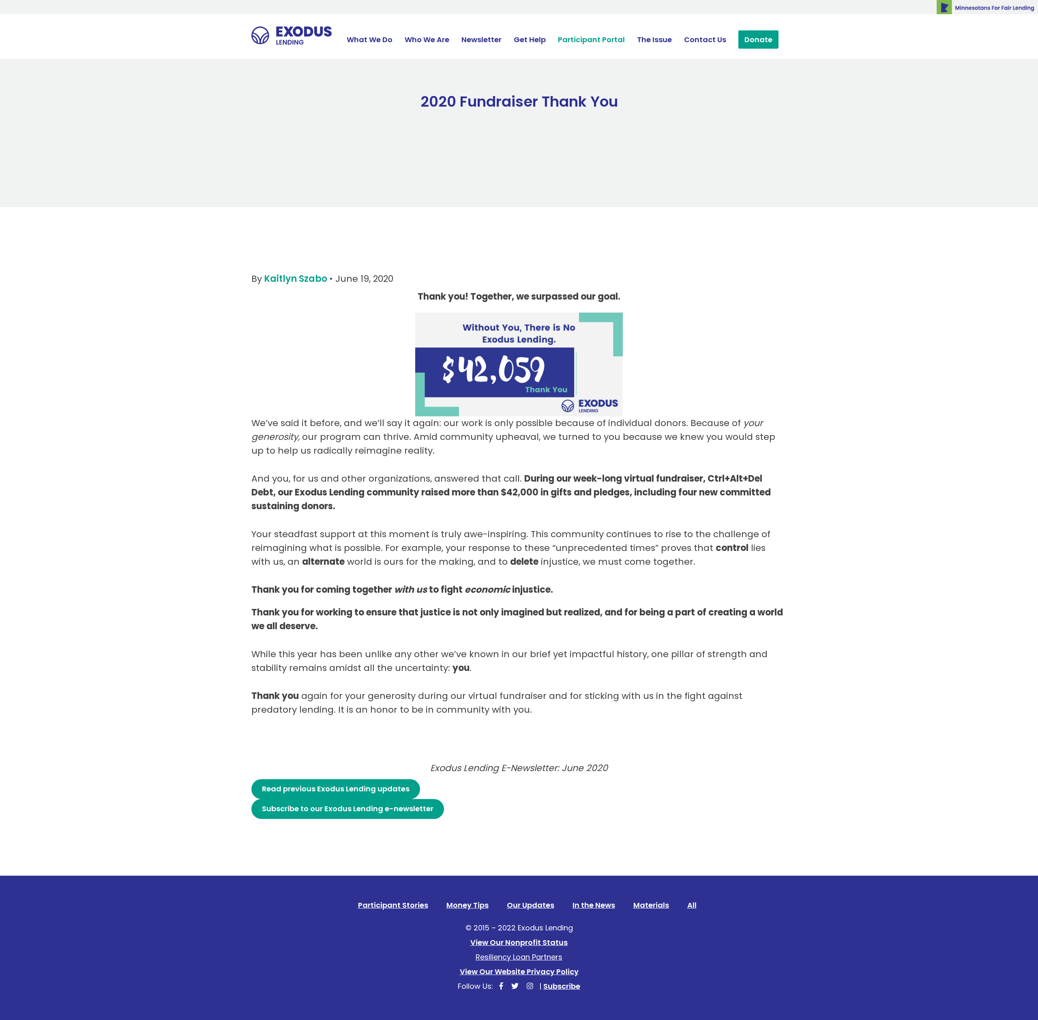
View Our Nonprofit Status (519, 942)
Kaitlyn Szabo (295, 278)
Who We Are (427, 39)
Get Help (530, 39)
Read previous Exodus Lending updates (336, 789)
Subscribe (561, 986)
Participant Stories (393, 905)
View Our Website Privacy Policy (519, 971)
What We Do (369, 39)
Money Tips (467, 905)
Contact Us (705, 39)
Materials (651, 905)
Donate (758, 39)
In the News (594, 905)
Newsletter (481, 39)
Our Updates (530, 905)
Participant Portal (591, 39)
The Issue (654, 39)
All (692, 905)
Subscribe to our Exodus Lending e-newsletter (347, 809)
